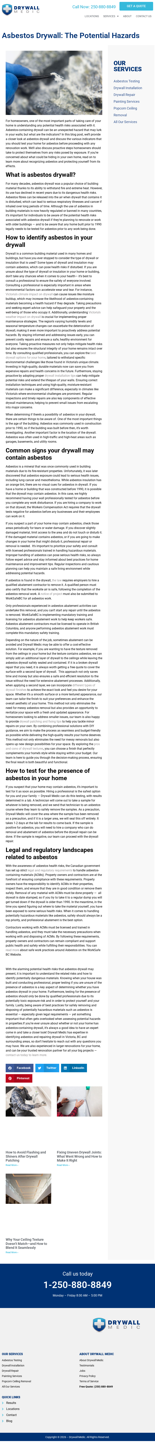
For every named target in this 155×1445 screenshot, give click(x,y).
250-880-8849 (103, 7)
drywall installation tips (60, 375)
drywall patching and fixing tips (40, 721)
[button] (19, 1068)
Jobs (82, 1370)
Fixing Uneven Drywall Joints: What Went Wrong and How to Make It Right (79, 1156)
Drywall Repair (124, 95)
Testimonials (86, 1365)
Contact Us (143, 16)
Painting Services (127, 101)
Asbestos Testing (127, 81)
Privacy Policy (87, 1376)
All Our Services (125, 122)
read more (12, 950)
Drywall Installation (128, 88)
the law (57, 580)
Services (109, 16)
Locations (92, 16)
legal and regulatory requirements (49, 870)
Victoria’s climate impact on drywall (29, 294)
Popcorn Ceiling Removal (16, 1381)
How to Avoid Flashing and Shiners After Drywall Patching (26, 1156)
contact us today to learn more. (26, 1055)
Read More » (12, 1165)
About (127, 16)
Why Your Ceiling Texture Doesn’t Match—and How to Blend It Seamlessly (26, 1244)
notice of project (51, 594)
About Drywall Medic (91, 1360)
